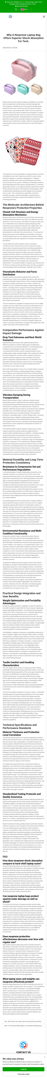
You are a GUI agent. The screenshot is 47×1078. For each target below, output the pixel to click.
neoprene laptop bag (36, 375)
